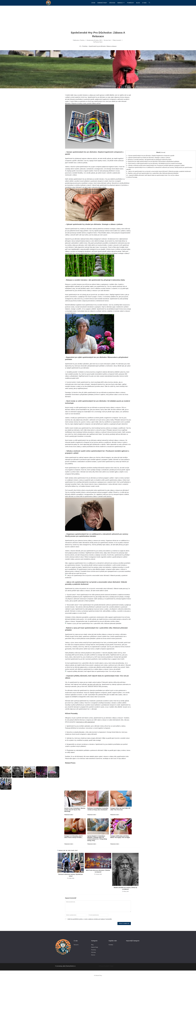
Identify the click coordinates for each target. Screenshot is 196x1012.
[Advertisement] (98, 17)
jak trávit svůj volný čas (94, 684)
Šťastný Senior (98, 42)
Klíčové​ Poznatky (131, 177)
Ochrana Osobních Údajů (106, 966)
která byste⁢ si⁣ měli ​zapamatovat (85, 722)
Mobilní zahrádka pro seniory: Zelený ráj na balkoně (125, 888)
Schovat (163, 152)
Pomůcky (82, 40)
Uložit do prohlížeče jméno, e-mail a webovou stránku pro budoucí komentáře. (89, 919)
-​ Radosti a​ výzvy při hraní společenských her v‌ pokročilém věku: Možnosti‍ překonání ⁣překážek (152, 173)
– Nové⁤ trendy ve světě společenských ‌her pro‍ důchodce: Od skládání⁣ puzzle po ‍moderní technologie (154, 163)
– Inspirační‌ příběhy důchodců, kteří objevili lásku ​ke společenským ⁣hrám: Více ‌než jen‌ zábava (152, 175)
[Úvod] (80, 46)
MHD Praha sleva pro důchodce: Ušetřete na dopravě (98, 871)
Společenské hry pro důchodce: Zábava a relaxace (103, 46)
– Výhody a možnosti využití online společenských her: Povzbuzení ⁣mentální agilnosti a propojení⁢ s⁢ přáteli (155, 165)
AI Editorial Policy (98, 975)
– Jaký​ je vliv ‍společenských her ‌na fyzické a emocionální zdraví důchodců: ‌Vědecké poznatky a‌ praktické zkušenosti (158, 171)
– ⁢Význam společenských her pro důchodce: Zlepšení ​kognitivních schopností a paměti (150, 155)
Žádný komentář (117, 40)
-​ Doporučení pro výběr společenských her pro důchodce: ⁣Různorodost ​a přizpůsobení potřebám (152, 161)
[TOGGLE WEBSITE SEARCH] (149, 3)
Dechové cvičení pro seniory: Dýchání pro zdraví (70, 875)
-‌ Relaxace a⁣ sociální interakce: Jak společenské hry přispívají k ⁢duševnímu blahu (148, 159)
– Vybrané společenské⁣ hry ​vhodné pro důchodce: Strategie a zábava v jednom (148, 157)
